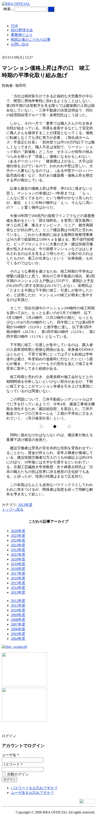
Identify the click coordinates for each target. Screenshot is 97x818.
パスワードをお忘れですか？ (34, 788)
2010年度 (18, 610)
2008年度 (18, 620)
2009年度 (18, 615)
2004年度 (18, 638)
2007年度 (18, 624)
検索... (8, 9)
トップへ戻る (12, 509)
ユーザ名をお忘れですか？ (32, 793)
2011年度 (18, 605)
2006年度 (18, 629)
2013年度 (25, 505)
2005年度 (18, 634)
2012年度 (18, 601)
